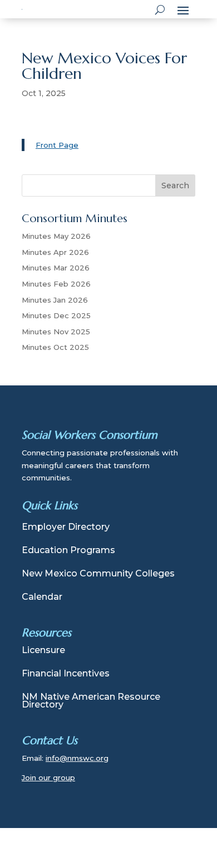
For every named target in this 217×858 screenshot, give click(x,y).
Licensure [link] (43, 650)
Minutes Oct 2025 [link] (55, 347)
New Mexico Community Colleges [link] (98, 574)
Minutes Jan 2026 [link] (55, 299)
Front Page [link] (57, 145)
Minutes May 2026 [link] (56, 236)
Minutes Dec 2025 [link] (56, 315)
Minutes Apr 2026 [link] (55, 252)
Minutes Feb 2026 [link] (56, 283)
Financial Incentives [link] (66, 674)
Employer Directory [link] (66, 527)
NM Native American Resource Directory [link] (91, 701)
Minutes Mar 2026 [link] (56, 267)
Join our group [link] (48, 777)
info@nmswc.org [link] (77, 758)
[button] (183, 9)
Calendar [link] (42, 597)
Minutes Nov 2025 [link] (56, 331)
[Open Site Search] (160, 9)
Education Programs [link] (68, 550)
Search (175, 185)
